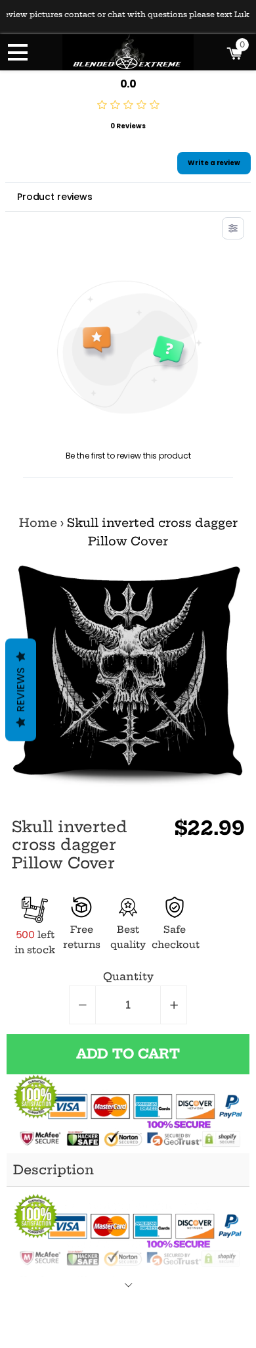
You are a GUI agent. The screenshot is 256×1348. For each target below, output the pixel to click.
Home (38, 523)
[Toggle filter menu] (233, 228)
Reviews (20, 689)
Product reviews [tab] (55, 196)
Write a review (214, 163)
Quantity (128, 976)
